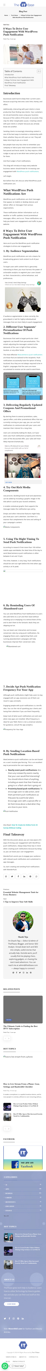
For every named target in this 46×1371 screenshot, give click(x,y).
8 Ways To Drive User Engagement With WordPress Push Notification (19, 81)
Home (6, 15)
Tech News (14, 15)
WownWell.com (15, 1328)
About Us (22, 1357)
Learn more (11, 1304)
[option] (23, 1015)
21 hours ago (13, 1090)
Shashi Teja (6, 1032)
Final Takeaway (10, 85)
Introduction (9, 75)
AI (23, 1185)
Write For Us (11, 1357)
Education (23, 1206)
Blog (8, 1361)
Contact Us (33, 1357)
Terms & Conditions (14, 1366)
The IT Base (35, 1352)
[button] (5, 1366)
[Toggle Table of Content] (37, 71)
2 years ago (13, 1032)
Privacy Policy (19, 1361)
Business (23, 1193)
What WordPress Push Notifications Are (19, 77)
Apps (23, 1189)
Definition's (23, 1202)
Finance (23, 1210)
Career (23, 1197)
